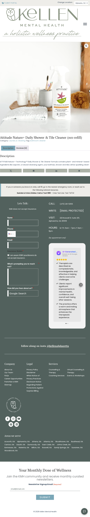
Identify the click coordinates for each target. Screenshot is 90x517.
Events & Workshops (75, 375)
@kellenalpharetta (58, 346)
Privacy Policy (32, 369)
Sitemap (8, 385)
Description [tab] (8, 148)
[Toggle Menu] (85, 24)
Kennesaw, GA (10, 447)
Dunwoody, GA (34, 444)
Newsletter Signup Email (45, 484)
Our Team (8, 372)
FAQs (6, 375)
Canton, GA (9, 444)
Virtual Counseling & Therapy (75, 371)
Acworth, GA (9, 441)
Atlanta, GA (48, 441)
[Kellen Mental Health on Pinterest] (11, 424)
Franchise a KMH (11, 382)
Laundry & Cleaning (17, 141)
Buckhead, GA (77, 441)
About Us (8, 369)
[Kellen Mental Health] (42, 39)
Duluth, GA (21, 444)
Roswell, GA (47, 447)
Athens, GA (36, 441)
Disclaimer (31, 372)
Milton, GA (36, 447)
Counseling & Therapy (54, 371)
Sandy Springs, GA (61, 447)
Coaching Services (56, 375)
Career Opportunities (13, 378)
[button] (86, 46)
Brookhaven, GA (62, 441)
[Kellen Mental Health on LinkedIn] (16, 424)
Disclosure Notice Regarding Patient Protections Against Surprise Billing (35, 386)
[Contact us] (84, 511)
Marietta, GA (24, 447)
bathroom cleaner (38, 141)
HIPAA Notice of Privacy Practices (34, 377)
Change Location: (65, 2)
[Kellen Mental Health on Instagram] (13, 418)
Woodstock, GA (11, 450)
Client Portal (11, 3)
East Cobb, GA (48, 444)
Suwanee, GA (77, 447)
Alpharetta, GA (23, 441)
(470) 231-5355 (66, 204)
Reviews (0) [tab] (21, 148)
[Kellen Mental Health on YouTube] (19, 418)
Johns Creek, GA (64, 444)
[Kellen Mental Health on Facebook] (7, 418)
